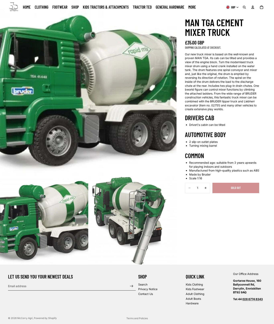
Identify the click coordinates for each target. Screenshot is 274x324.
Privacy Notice (147, 289)
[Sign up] (131, 286)
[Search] (244, 7)
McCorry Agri (25, 318)
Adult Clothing (195, 294)
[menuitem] (192, 7)
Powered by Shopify (45, 318)
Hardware (192, 303)
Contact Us (145, 294)
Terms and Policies (137, 318)
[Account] (252, 7)
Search (142, 284)
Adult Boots (193, 298)
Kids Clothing (194, 284)
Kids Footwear (195, 289)
